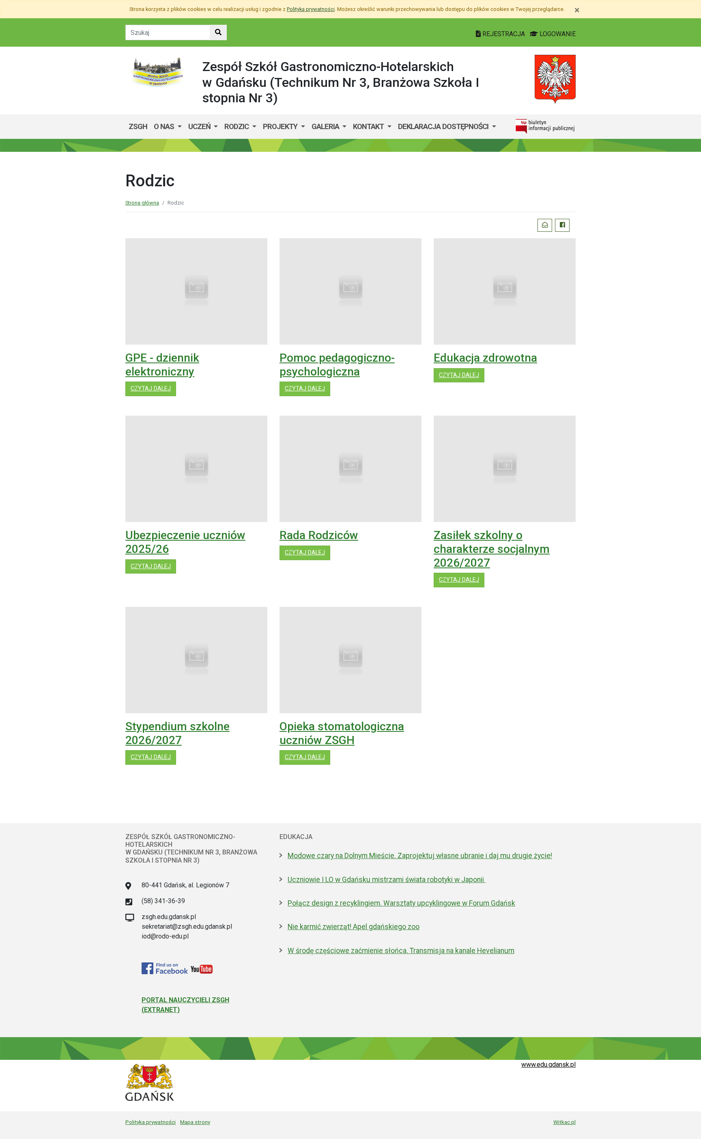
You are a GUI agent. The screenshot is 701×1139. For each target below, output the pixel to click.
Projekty (281, 126)
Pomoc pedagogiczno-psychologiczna (337, 364)
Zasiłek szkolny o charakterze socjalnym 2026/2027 (492, 549)
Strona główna (142, 203)
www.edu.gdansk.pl (548, 1064)
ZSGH (138, 126)
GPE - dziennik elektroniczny (162, 364)
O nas (165, 126)
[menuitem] (168, 127)
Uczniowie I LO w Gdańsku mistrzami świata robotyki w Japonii (387, 880)
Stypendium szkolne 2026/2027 (177, 733)
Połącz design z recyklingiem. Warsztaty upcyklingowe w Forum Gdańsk (401, 903)
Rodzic (237, 126)
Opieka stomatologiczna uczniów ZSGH (342, 733)
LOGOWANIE (557, 34)
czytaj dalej (153, 388)
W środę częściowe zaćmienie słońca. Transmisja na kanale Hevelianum (401, 951)
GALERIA (326, 126)
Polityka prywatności (150, 1122)
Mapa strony (195, 1122)
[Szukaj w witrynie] (218, 32)
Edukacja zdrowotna (485, 358)
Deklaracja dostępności (444, 126)
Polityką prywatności (311, 9)
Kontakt (369, 126)
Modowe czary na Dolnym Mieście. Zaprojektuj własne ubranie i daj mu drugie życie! (420, 856)
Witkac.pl (564, 1122)
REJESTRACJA (504, 34)
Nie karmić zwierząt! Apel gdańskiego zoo (353, 927)
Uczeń (200, 126)
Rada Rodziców (319, 535)
